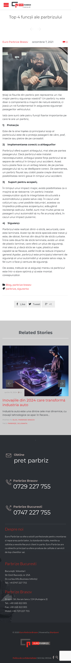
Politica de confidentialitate (24, 658)
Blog (8, 284)
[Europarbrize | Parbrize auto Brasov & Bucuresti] (21, 5)
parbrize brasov (22, 284)
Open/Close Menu (6, 5)
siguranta (23, 288)
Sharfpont (54, 632)
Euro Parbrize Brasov (15, 41)
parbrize (11, 288)
